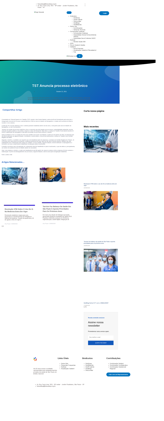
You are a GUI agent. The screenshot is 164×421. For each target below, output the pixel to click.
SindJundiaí (77, 21)
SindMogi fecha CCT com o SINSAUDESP (96, 303)
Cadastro (73, 47)
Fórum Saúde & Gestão (77, 45)
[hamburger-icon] (69, 12)
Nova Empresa (78, 48)
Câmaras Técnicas (79, 30)
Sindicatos (73, 16)
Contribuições (77, 28)
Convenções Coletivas (77, 31)
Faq (74, 52)
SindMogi (76, 23)
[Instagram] (86, 5)
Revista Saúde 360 (79, 42)
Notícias (72, 40)
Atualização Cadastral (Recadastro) (84, 50)
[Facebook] (86, 4)
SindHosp (76, 18)
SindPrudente (77, 19)
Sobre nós (73, 26)
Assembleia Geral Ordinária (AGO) (84, 38)
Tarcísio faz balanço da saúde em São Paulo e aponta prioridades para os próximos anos (57, 209)
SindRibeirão (77, 24)
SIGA (71, 43)
